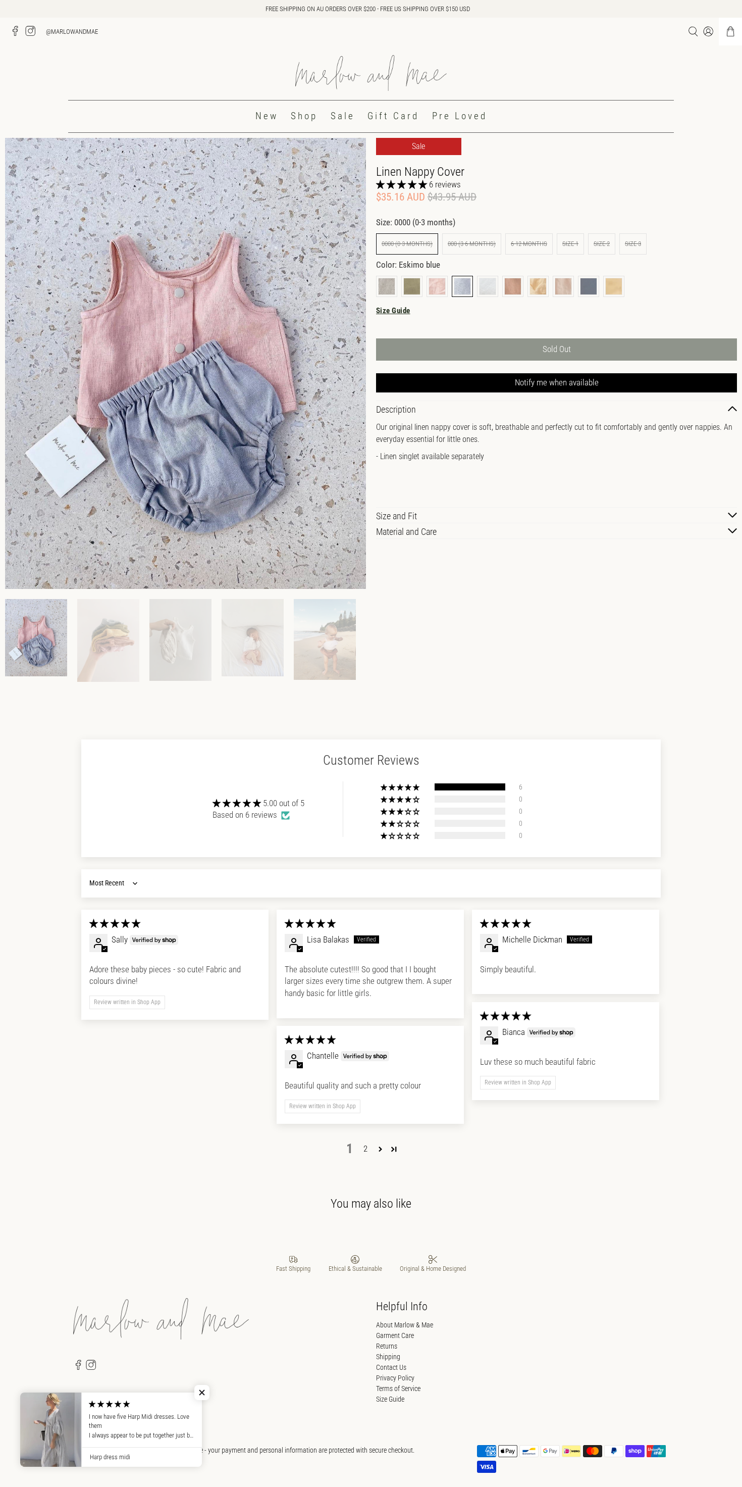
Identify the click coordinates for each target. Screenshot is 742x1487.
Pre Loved (459, 116)
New (266, 116)
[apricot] (512, 286)
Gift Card (393, 116)
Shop (304, 116)
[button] (401, 184)
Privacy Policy (395, 1378)
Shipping (388, 1357)
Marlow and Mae (118, 1450)
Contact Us (391, 1367)
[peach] (563, 286)
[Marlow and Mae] (371, 73)
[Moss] (411, 286)
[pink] (437, 286)
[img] (114, 923)
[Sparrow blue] (588, 286)
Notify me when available (557, 382)
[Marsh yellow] (538, 286)
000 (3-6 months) (472, 243)
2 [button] (365, 1149)
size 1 (570, 243)
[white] (487, 286)
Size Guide (393, 310)
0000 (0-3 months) (407, 243)
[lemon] (613, 286)
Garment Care (395, 1335)
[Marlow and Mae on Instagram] (32, 34)
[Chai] (386, 286)
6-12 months (529, 243)
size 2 (602, 243)
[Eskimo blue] (462, 286)
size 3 (633, 243)
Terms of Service (398, 1388)
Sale (343, 116)
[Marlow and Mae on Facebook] (17, 34)
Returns (386, 1346)
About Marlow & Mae (404, 1325)
